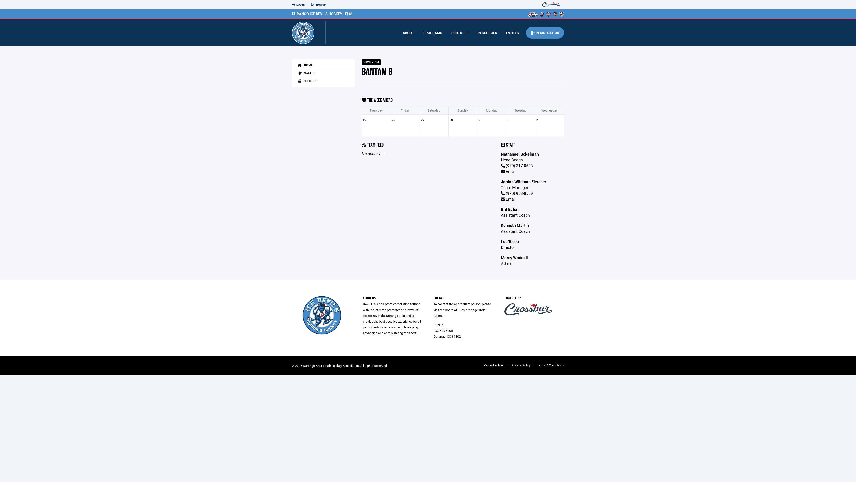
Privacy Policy (521, 365)
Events (512, 33)
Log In (300, 4)
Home (308, 65)
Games (308, 73)
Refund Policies (494, 365)
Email (510, 171)
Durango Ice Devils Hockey (317, 13)
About (408, 33)
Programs (432, 33)
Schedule (459, 33)
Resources (487, 33)
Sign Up (320, 4)
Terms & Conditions (550, 365)
